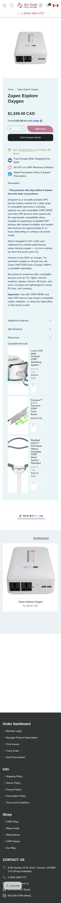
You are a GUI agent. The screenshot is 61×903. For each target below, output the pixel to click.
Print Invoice (12, 744)
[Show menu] (4, 5)
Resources (13, 337)
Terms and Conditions (17, 802)
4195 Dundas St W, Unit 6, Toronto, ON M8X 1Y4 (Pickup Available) (31, 869)
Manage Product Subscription (22, 737)
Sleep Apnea (13, 834)
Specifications (15, 329)
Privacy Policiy (13, 789)
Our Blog (11, 847)
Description (14, 183)
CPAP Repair (13, 841)
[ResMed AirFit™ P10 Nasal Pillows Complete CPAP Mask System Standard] (18, 464)
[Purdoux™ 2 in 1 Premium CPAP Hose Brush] (18, 415)
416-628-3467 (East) (19, 889)
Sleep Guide (12, 828)
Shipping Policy (14, 776)
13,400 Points (26, 150)
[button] (11, 5)
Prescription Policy (30, 172)
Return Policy (13, 783)
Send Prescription (15, 757)
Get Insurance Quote (30, 137)
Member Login (14, 731)
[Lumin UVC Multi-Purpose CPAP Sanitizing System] (18, 371)
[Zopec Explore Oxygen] (30, 571)
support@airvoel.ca (18, 883)
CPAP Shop (12, 821)
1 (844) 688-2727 (32, 13)
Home (10, 89)
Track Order (12, 750)
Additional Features (18, 320)
